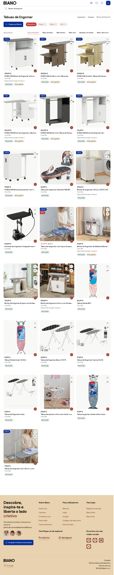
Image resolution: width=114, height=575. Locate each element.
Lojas (65, 512)
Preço (41, 24)
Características (45, 524)
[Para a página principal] (10, 3)
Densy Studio (68, 524)
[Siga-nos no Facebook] (95, 540)
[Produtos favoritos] (96, 3)
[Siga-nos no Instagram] (89, 540)
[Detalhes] (35, 70)
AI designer (65, 537)
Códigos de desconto (72, 520)
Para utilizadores (70, 502)
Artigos (66, 516)
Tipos (52, 24)
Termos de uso (104, 566)
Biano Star (91, 516)
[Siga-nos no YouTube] (101, 540)
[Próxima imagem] (108, 166)
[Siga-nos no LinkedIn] (89, 546)
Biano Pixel (91, 512)
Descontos (31, 24)
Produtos (44, 537)
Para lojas (91, 502)
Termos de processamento (99, 563)
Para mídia (43, 520)
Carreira (42, 512)
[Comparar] (35, 43)
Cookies (107, 560)
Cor (62, 24)
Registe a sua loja (94, 508)
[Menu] (108, 3)
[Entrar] (102, 3)
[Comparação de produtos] (91, 3)
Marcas (66, 508)
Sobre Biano (44, 502)
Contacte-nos (45, 516)
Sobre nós (43, 508)
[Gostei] (35, 39)
